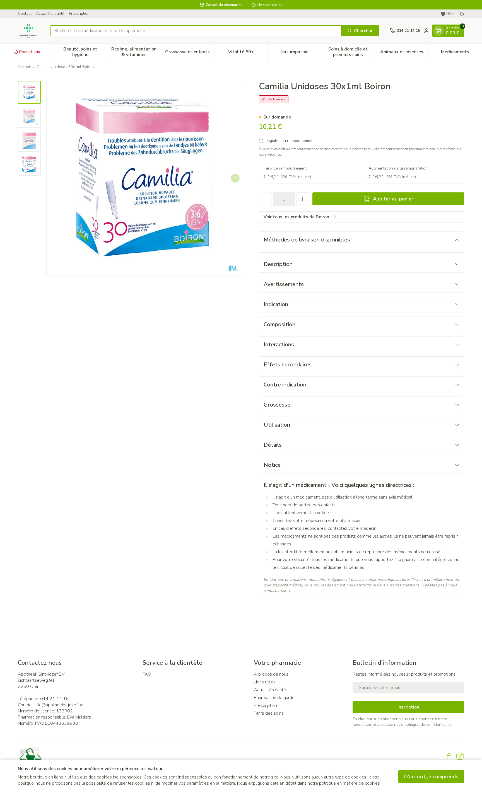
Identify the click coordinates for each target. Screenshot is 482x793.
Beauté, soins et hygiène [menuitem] (85, 52)
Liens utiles (265, 682)
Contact (25, 13)
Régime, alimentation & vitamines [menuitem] (135, 52)
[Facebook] (448, 756)
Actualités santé (50, 13)
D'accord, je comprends (431, 776)
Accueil (24, 66)
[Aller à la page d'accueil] (28, 30)
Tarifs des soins (269, 713)
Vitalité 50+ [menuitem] (247, 53)
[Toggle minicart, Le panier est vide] (438, 31)
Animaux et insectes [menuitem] (404, 53)
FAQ (147, 674)
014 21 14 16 (54, 699)
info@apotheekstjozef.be (59, 705)
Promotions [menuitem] (29, 51)
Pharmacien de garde (274, 698)
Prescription (79, 13)
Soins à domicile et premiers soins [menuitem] (351, 52)
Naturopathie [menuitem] (301, 53)
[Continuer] (235, 178)
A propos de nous (271, 674)
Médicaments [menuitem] (461, 53)
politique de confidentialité (427, 724)
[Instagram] (460, 756)
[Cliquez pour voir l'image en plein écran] (144, 178)
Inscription (408, 707)
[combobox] (196, 30)
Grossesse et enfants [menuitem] (189, 53)
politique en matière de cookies (349, 783)
